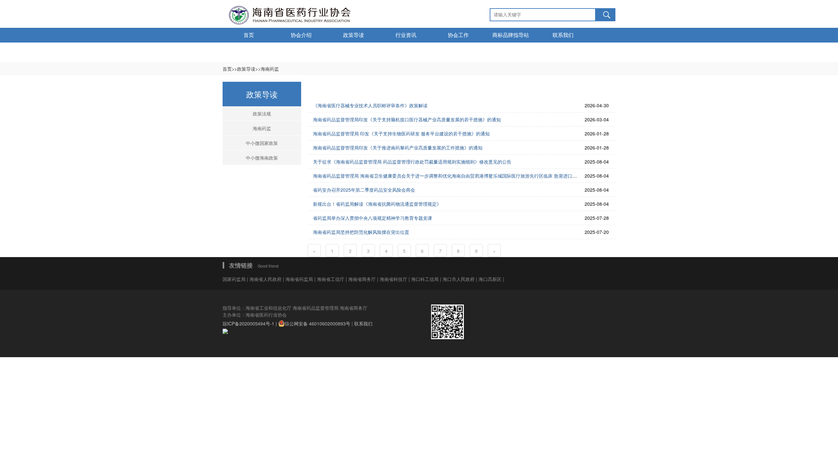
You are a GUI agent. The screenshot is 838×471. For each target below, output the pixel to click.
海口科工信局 (425, 279)
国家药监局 (235, 279)
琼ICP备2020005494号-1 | (250, 323)
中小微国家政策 (262, 143)
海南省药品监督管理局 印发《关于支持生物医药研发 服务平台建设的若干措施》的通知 (401, 133)
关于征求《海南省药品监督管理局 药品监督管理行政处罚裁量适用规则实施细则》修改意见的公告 (412, 161)
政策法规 (262, 113)
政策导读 (353, 35)
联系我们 (563, 35)
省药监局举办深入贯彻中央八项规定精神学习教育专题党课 (372, 218)
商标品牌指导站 (510, 35)
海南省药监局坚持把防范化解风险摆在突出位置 (361, 232)
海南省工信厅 (331, 279)
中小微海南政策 (262, 157)
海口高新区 (491, 279)
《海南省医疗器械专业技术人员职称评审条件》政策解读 (370, 105)
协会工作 (458, 35)
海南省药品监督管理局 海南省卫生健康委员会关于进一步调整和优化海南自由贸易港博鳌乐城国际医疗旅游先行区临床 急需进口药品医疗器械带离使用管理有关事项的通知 (486, 175)
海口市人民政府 (459, 279)
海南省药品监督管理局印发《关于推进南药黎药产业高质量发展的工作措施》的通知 (398, 147)
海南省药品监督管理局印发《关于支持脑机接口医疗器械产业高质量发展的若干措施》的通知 (407, 119)
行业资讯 (405, 35)
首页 (249, 35)
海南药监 (262, 128)
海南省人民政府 (265, 279)
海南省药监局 (299, 279)
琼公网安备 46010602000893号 (317, 323)
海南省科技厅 (394, 279)
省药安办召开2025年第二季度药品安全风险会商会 (364, 189)
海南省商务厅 (362, 279)
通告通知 (248, 50)
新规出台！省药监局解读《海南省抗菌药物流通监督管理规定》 (377, 204)
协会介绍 (301, 35)
